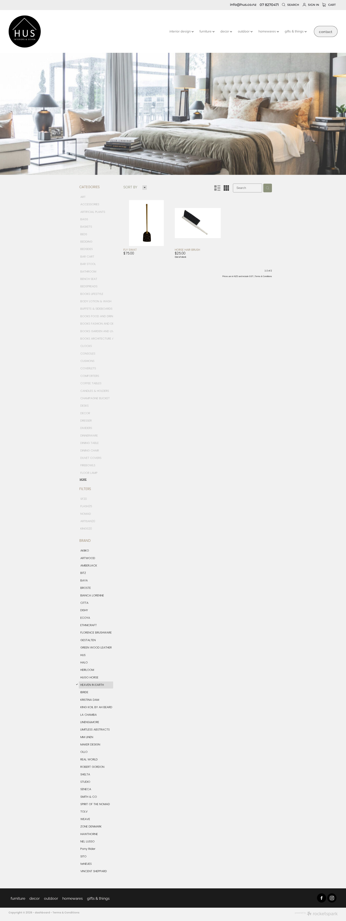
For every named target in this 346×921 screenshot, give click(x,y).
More (83, 479)
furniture (205, 31)
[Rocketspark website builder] (316, 914)
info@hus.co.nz (243, 5)
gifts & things (295, 31)
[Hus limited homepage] (41, 31)
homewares (267, 31)
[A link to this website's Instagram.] (331, 898)
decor (225, 31)
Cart (331, 5)
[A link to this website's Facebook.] (321, 898)
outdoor (244, 31)
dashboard (42, 913)
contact (325, 31)
